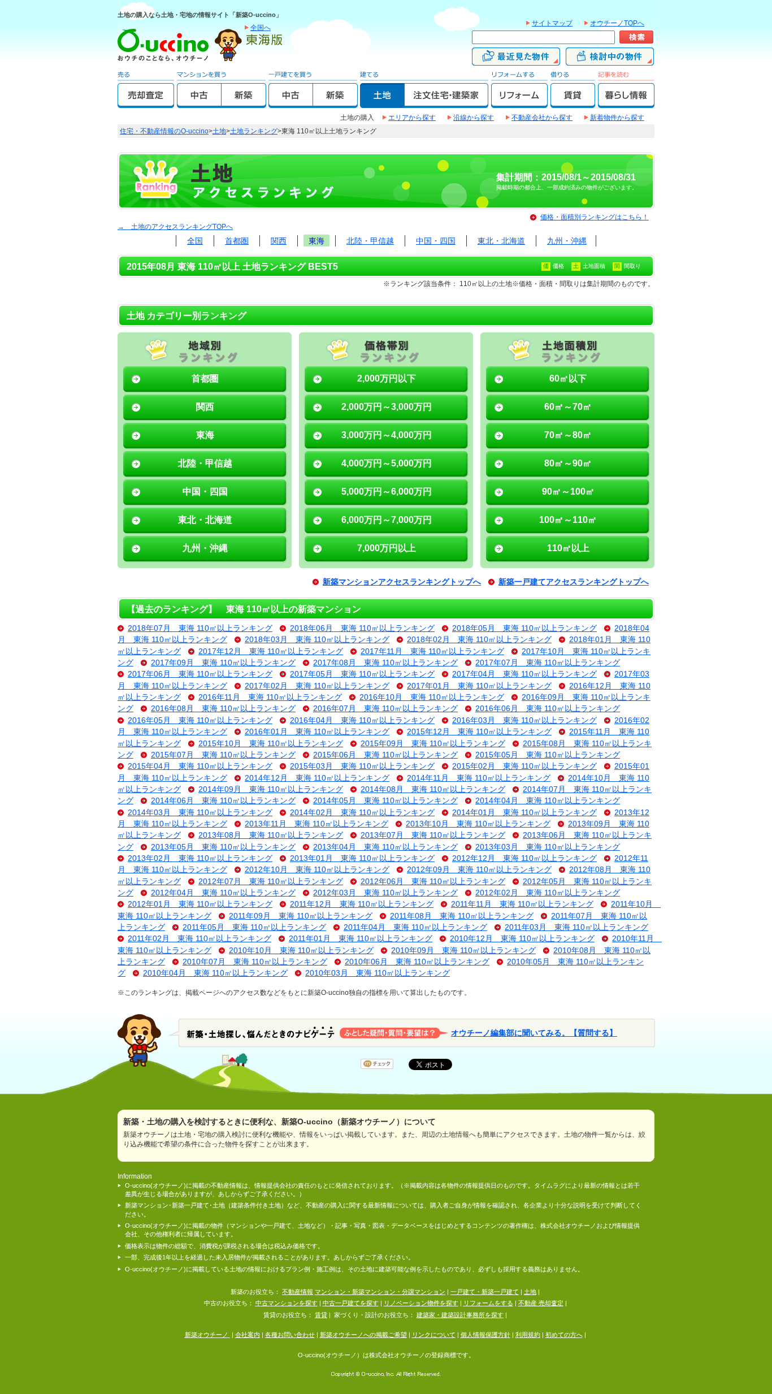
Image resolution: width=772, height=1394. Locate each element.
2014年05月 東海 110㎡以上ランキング (385, 800)
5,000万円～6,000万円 (386, 491)
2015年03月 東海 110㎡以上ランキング (362, 766)
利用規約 (527, 1334)
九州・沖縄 (567, 240)
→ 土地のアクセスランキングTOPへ (175, 227)
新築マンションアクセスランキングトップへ (402, 582)
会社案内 (247, 1334)
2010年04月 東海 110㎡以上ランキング (215, 973)
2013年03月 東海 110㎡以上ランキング (547, 847)
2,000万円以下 (386, 378)
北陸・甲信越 (370, 240)
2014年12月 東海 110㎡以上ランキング (317, 778)
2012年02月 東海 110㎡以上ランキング (547, 893)
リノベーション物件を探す (421, 1303)
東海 (316, 240)
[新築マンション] (244, 103)
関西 (279, 240)
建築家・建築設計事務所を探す (460, 1314)
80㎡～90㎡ (568, 463)
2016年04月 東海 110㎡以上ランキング (362, 720)
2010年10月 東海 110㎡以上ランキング (301, 950)
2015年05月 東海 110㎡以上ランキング (547, 755)
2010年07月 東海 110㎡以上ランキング (255, 962)
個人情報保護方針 (485, 1334)
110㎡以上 (568, 548)
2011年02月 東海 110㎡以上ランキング (199, 938)
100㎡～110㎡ (568, 520)
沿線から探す (473, 118)
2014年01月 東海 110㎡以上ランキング (524, 812)
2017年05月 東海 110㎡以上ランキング (362, 674)
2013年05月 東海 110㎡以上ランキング (223, 847)
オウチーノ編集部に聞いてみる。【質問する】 (534, 1032)
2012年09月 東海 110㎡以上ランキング (479, 869)
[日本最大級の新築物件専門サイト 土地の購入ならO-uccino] (166, 60)
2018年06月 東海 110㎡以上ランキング (362, 628)
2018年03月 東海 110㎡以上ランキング (317, 639)
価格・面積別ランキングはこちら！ (594, 217)
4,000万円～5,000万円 (386, 463)
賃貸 (321, 1314)
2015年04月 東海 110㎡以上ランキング (200, 766)
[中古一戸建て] (290, 103)
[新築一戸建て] (335, 103)
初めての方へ (564, 1334)
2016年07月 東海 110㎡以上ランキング (385, 708)
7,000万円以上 (386, 548)
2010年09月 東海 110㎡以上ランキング (463, 950)
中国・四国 (436, 240)
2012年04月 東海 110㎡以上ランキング (223, 893)
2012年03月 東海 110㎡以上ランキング (385, 893)
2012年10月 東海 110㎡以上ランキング (317, 869)
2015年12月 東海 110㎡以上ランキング (479, 732)
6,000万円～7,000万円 (386, 520)
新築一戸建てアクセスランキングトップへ (573, 582)
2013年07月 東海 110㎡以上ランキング (433, 835)
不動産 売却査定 (540, 1303)
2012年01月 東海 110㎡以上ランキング (200, 904)
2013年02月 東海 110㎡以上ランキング (200, 858)
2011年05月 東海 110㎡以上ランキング (254, 927)
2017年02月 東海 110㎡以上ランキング (317, 686)
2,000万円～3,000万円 (386, 407)
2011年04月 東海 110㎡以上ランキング (415, 927)
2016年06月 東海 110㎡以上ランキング (547, 708)
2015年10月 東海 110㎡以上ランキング (270, 743)
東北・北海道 (501, 240)
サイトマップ (552, 23)
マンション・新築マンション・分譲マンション (380, 1291)
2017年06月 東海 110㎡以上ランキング (200, 674)
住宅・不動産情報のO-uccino (164, 131)
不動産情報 (297, 1291)
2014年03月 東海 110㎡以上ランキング (200, 812)
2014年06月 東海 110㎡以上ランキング (223, 800)
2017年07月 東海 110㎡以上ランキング (547, 663)
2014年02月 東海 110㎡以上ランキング (362, 812)
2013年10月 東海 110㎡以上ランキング (478, 824)
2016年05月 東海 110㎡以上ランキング (200, 720)
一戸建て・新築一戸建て (484, 1291)
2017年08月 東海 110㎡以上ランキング (385, 663)
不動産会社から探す (542, 118)
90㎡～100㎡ (568, 491)
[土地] (382, 103)
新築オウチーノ (207, 1334)
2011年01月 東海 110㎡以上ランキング (360, 938)
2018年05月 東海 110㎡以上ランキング (524, 628)
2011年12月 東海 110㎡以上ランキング (361, 904)
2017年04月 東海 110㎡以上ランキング (524, 674)
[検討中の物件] (610, 60)
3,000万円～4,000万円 (386, 435)
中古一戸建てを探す (351, 1303)
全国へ (260, 28)
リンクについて (434, 1334)
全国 (195, 240)
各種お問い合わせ (290, 1334)
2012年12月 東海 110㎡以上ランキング (524, 858)
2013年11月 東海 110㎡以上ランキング (316, 824)
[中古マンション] (199, 103)
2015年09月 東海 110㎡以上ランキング (433, 743)
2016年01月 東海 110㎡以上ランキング (317, 732)
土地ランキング (253, 131)
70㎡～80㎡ (568, 435)
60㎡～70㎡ (568, 407)
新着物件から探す (617, 118)
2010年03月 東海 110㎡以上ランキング (377, 973)
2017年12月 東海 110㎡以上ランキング (270, 651)
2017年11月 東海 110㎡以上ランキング (432, 651)
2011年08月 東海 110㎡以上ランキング (462, 916)
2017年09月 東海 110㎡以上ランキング (223, 663)
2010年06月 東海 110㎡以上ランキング (417, 962)
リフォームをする (488, 1303)
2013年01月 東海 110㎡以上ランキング (362, 858)
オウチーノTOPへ (617, 23)
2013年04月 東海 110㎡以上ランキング (385, 847)
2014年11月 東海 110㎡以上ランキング (478, 778)
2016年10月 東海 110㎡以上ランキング (431, 697)
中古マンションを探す (286, 1303)
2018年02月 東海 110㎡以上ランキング (479, 639)
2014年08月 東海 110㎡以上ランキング (433, 789)
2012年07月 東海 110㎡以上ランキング (270, 881)
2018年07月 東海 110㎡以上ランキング (200, 628)
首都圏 (237, 240)
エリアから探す (412, 118)
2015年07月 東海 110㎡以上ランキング (223, 755)
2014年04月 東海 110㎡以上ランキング (547, 800)
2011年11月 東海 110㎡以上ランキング (522, 904)
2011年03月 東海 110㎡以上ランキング (576, 927)
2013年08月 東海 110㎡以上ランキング (270, 835)
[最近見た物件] (516, 60)
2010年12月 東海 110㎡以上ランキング (522, 938)
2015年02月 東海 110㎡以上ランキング (524, 766)
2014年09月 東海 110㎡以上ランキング (270, 789)
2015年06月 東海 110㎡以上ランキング (385, 755)
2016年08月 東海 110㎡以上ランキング (223, 708)
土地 (219, 131)
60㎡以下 (568, 378)
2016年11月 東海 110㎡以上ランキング (270, 697)
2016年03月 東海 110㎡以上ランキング (524, 720)
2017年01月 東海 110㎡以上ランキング (479, 686)
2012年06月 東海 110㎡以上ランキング (433, 881)
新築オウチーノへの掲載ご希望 (363, 1334)
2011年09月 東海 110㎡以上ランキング (300, 916)
